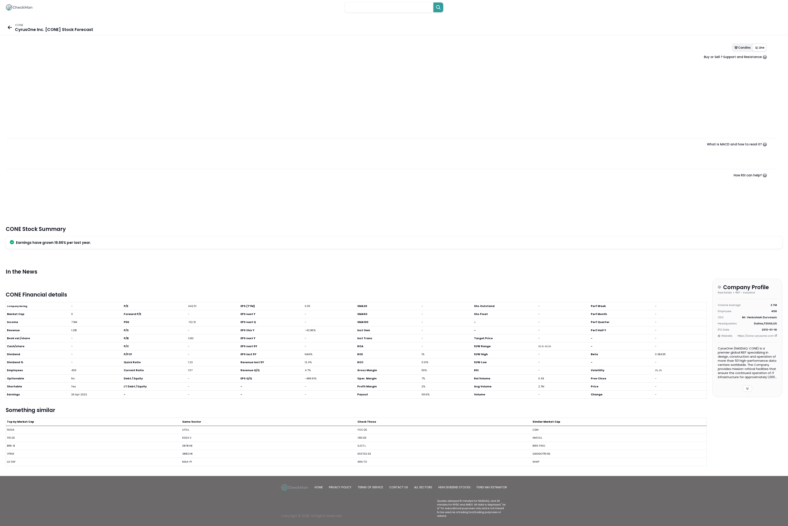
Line (761, 48)
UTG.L (185, 430)
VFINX (10, 454)
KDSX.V (186, 438)
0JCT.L (361, 446)
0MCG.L (537, 438)
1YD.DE (11, 438)
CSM (535, 430)
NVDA (10, 430)
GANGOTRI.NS (541, 454)
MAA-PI (187, 462)
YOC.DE (362, 430)
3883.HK (187, 454)
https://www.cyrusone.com (756, 336)
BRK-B (11, 446)
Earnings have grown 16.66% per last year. (53, 242)
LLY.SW (11, 462)
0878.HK (187, 446)
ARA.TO (362, 462)
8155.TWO (539, 446)
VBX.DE (362, 438)
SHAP (536, 462)
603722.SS (364, 454)
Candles (744, 48)
